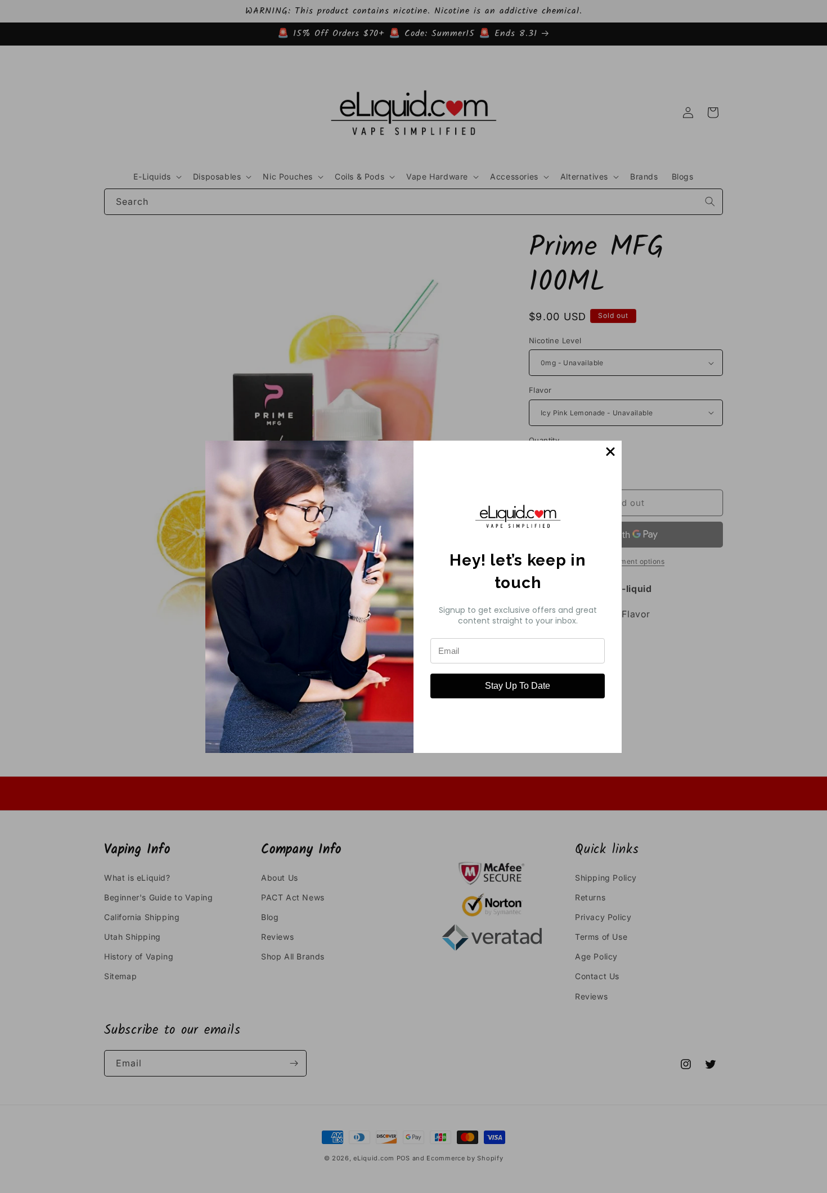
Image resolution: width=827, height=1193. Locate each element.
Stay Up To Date (517, 685)
